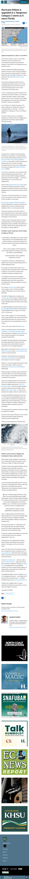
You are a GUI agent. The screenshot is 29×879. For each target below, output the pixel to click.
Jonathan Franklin (14, 617)
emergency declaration (7, 358)
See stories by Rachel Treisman (9, 611)
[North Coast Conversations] (14, 648)
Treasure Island (5, 159)
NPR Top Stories (9, 593)
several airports (20, 351)
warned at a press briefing (16, 366)
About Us (5, 852)
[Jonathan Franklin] (4, 619)
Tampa (12, 159)
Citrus (25, 333)
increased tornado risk (20, 580)
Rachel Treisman (10, 21)
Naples (25, 157)
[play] (2, 877)
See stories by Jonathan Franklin (17, 627)
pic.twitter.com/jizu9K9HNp (14, 252)
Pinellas (19, 333)
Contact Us (5, 854)
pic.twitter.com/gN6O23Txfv (17, 505)
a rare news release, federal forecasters (14, 202)
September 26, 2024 (14, 257)
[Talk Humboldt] (14, 733)
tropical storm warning (7, 561)
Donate (24, 2)
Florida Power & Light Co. (11, 390)
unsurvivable (5, 298)
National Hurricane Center (17, 77)
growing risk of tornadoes (17, 184)
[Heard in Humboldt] (14, 790)
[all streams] (27, 877)
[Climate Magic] (14, 676)
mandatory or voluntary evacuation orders (13, 331)
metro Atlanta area (10, 560)
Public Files (5, 857)
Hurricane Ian (12, 287)
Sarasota (17, 159)
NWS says (21, 326)
